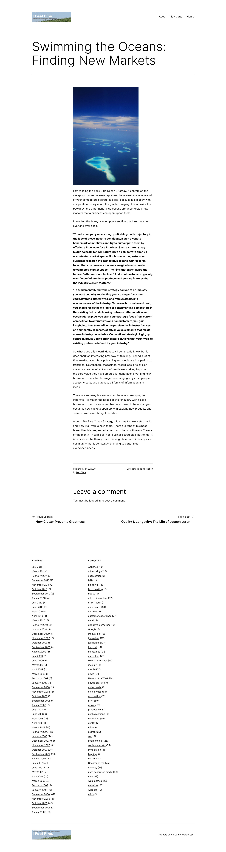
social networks (97, 745)
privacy (92, 705)
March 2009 (38, 674)
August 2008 (39, 705)
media (91, 665)
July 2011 (37, 567)
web (90, 776)
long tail (92, 647)
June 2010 (37, 607)
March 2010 (38, 620)
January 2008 (39, 736)
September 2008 (41, 700)
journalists (93, 642)
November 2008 (41, 691)
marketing (93, 656)
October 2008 (39, 696)
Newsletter (176, 16)
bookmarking (95, 589)
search (92, 731)
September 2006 (41, 807)
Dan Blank (81, 472)
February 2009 (40, 678)
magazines (94, 651)
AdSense (93, 567)
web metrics (95, 781)
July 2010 (37, 602)
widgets (92, 789)
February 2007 (40, 785)
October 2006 (39, 803)
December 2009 (41, 633)
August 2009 (39, 651)
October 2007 (39, 749)
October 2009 (39, 642)
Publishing (93, 718)
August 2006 (39, 812)
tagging (92, 754)
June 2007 (38, 767)
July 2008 (37, 709)
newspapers (95, 682)
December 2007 (41, 740)
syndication (94, 749)
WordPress (187, 834)
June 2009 (38, 660)
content (92, 611)
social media (95, 740)
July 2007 (37, 763)
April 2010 (37, 616)
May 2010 (37, 611)
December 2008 (41, 687)
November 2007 (41, 745)
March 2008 (38, 727)
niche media (94, 687)
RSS (90, 727)
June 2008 (38, 714)
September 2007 (41, 754)
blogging (93, 584)
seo (90, 736)
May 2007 (37, 772)
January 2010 (39, 629)
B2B (90, 580)
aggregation (95, 576)
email (91, 620)
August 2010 (39, 598)
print (90, 700)
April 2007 (37, 776)
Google (92, 629)
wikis (91, 794)
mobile (91, 669)
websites (93, 785)
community (94, 607)
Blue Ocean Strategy (113, 190)
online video (94, 691)
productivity (94, 709)
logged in (95, 500)
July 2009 (37, 656)
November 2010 (41, 584)
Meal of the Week (97, 660)
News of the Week (98, 678)
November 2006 (41, 798)
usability (92, 767)
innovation (148, 468)
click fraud (94, 602)
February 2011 (39, 576)
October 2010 (39, 589)
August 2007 (39, 758)
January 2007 (39, 789)
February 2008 (40, 731)
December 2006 (41, 794)
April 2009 (37, 669)
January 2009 (39, 682)
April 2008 (37, 723)
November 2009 (41, 638)
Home (190, 16)
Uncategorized (96, 763)
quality (91, 723)
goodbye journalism (99, 625)
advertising (94, 571)
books (91, 593)
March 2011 (38, 571)
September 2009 (41, 647)
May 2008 (37, 718)
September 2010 (41, 593)
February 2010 (40, 625)
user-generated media (100, 772)
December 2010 (40, 580)
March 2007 (38, 781)
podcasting (94, 696)
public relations (96, 714)
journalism (93, 638)
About (162, 16)
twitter (92, 758)
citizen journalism (97, 598)
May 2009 (37, 665)
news (91, 674)
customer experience (99, 616)
